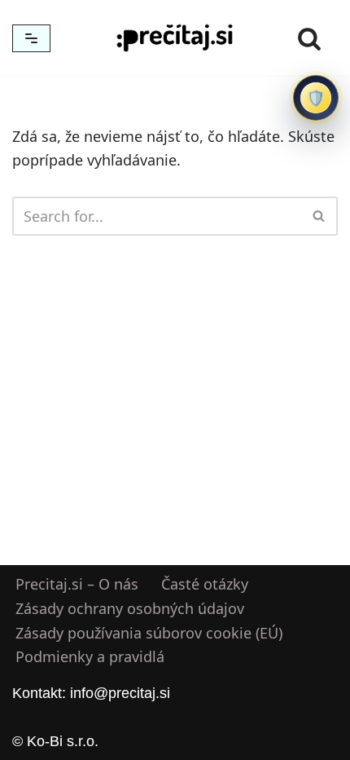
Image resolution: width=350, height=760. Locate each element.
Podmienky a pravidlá (89, 657)
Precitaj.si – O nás (76, 584)
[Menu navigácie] (31, 38)
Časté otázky (204, 584)
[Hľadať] (309, 38)
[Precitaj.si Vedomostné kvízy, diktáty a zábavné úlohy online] (175, 37)
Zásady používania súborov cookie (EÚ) (148, 633)
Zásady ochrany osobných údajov (129, 608)
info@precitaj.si (120, 693)
